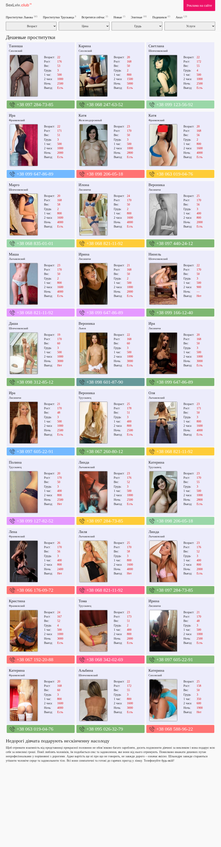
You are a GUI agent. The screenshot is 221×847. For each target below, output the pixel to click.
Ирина (84, 254)
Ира (12, 115)
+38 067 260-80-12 (104, 451)
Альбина (86, 670)
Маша (14, 254)
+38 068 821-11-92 (104, 243)
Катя (82, 115)
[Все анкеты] (19, 5)
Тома (83, 601)
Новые (119, 17)
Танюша (16, 46)
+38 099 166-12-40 (174, 312)
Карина (85, 46)
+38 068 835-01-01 (35, 243)
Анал (181, 17)
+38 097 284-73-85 (35, 104)
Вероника (156, 185)
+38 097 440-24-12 (174, 243)
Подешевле (161, 17)
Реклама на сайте (199, 5)
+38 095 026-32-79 (104, 729)
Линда (84, 462)
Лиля (83, 532)
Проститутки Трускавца (59, 17)
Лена (13, 532)
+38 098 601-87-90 (104, 382)
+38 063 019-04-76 (174, 174)
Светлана (156, 46)
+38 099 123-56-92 (174, 104)
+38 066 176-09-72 (35, 590)
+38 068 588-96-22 (174, 729)
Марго (14, 185)
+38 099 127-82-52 (35, 521)
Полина (15, 462)
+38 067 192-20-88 (35, 659)
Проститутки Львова (22, 17)
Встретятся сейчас (95, 17)
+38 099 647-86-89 (35, 174)
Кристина (17, 601)
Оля (151, 393)
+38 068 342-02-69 (104, 659)
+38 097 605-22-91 (35, 451)
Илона (84, 185)
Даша (13, 323)
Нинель (154, 254)
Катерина (156, 462)
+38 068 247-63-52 (104, 104)
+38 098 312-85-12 (35, 382)
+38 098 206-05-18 (104, 174)
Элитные (139, 17)
